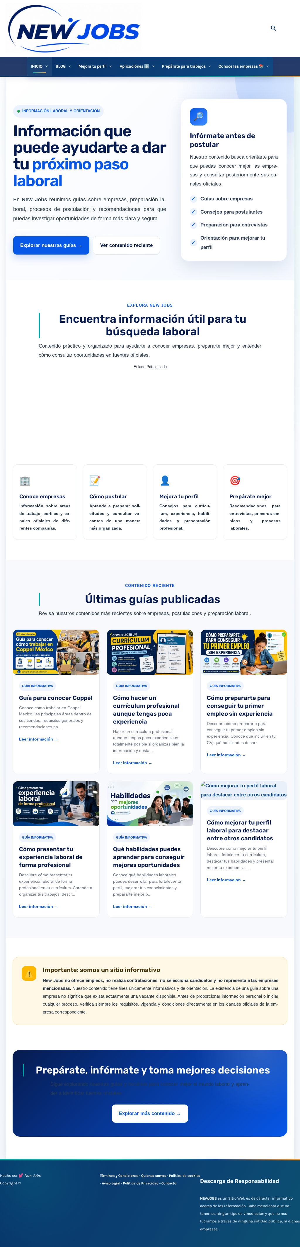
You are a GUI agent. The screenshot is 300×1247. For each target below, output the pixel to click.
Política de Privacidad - (142, 1183)
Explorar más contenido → (150, 1113)
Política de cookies (184, 1176)
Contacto (168, 1183)
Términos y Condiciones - (120, 1176)
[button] (274, 28)
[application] (45, 66)
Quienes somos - (155, 1176)
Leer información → (38, 739)
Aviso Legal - (112, 1183)
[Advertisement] (150, 412)
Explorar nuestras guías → (51, 245)
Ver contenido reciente (126, 245)
